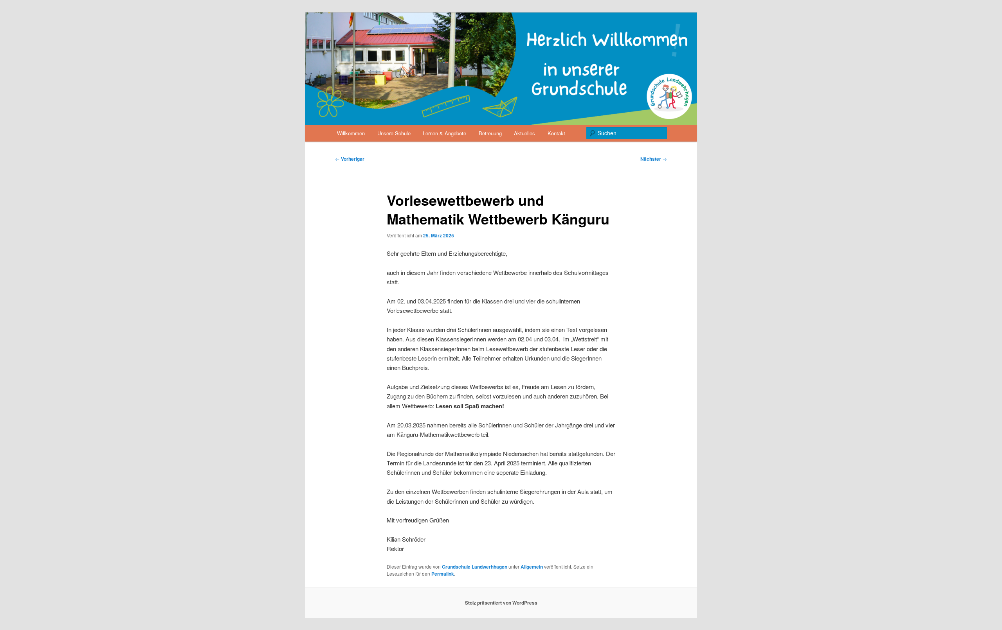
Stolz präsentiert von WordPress (501, 602)
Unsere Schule (394, 133)
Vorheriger (349, 158)
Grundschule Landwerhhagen (474, 566)
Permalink (442, 573)
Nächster (653, 158)
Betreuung (490, 133)
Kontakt (556, 133)
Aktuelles (524, 133)
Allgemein (532, 566)
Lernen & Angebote (444, 133)
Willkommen (351, 133)
